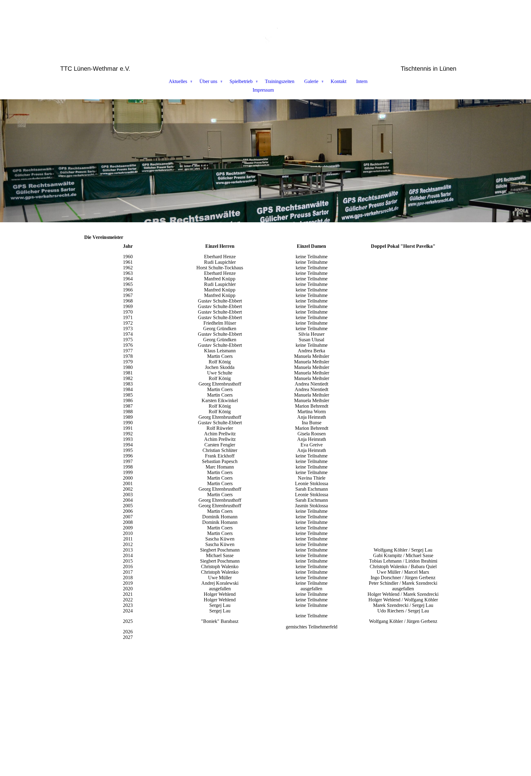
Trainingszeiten (279, 81)
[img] (265, 32)
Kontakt (338, 81)
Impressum (263, 90)
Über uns (208, 81)
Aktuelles (178, 81)
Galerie (311, 81)
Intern (362, 81)
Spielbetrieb (241, 81)
